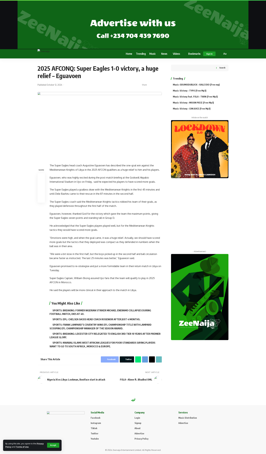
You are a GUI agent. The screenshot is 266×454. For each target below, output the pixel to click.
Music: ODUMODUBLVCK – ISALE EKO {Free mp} (196, 84)
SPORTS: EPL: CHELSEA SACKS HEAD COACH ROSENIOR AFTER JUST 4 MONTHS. (96, 319)
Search (222, 68)
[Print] (41, 199)
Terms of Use (22, 447)
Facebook (95, 417)
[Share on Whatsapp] (138, 359)
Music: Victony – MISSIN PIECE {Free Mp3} (193, 102)
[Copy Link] (159, 84)
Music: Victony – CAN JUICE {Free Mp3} (192, 108)
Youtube (95, 438)
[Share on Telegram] (145, 359)
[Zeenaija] (54, 53)
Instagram (96, 423)
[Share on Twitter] (155, 84)
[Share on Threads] (152, 359)
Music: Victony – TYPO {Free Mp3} (189, 90)
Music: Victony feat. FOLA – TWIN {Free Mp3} (195, 96)
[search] (220, 53)
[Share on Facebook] (150, 84)
